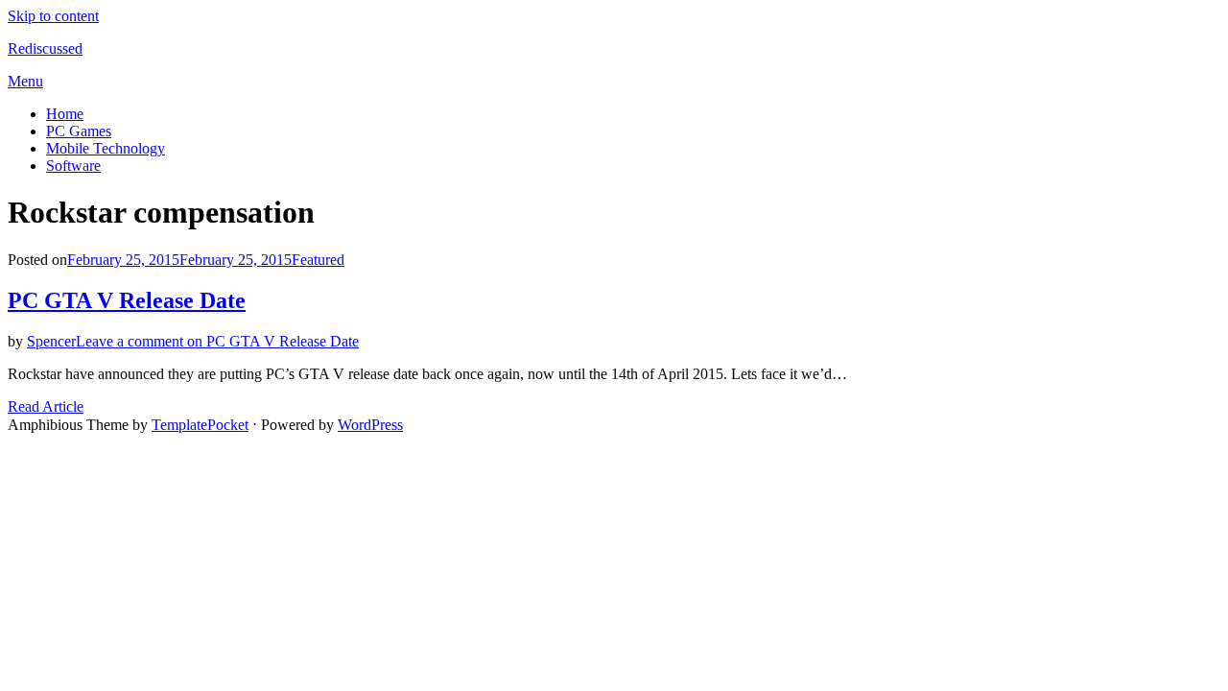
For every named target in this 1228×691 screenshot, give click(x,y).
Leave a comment (217, 341)
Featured (318, 259)
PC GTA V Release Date (127, 300)
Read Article (45, 406)
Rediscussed (45, 48)
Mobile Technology (105, 148)
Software (73, 165)
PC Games (78, 131)
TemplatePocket (200, 425)
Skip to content (53, 16)
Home (64, 114)
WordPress (370, 425)
